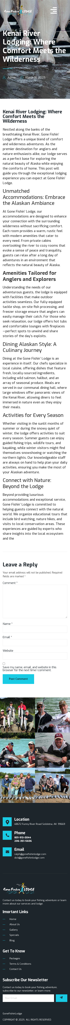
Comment (10, 583)
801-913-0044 (22, 837)
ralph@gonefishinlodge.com (30, 854)
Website (8, 650)
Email (7, 637)
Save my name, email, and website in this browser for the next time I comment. (29, 669)
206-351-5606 (23, 840)
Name (8, 623)
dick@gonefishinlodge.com (29, 857)
